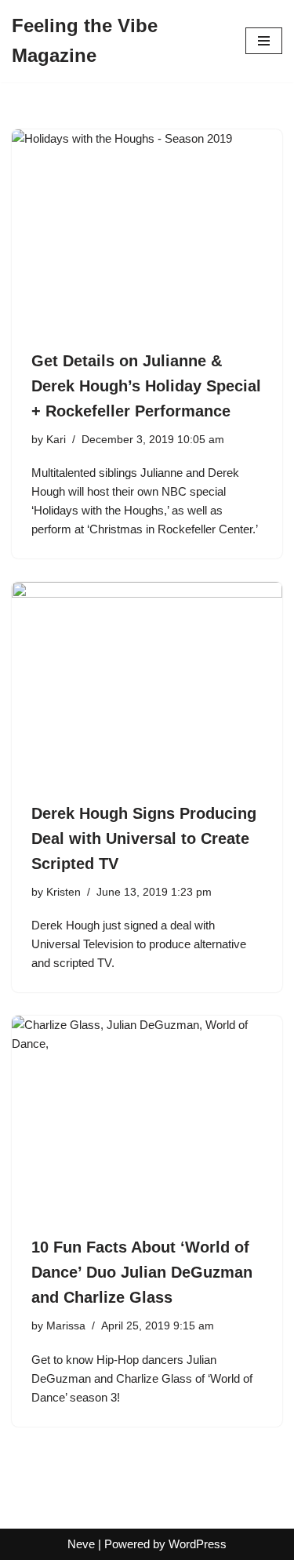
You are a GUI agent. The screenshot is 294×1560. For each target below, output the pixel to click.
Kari (56, 439)
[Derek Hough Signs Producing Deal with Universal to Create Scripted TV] (147, 683)
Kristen (63, 892)
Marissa (65, 1326)
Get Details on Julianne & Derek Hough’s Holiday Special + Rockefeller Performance (146, 386)
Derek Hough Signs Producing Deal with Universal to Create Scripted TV (143, 838)
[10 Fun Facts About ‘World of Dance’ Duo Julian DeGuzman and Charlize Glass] (147, 1117)
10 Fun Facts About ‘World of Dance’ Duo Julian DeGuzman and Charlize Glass (141, 1272)
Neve (81, 1544)
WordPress (198, 1544)
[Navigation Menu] (263, 40)
